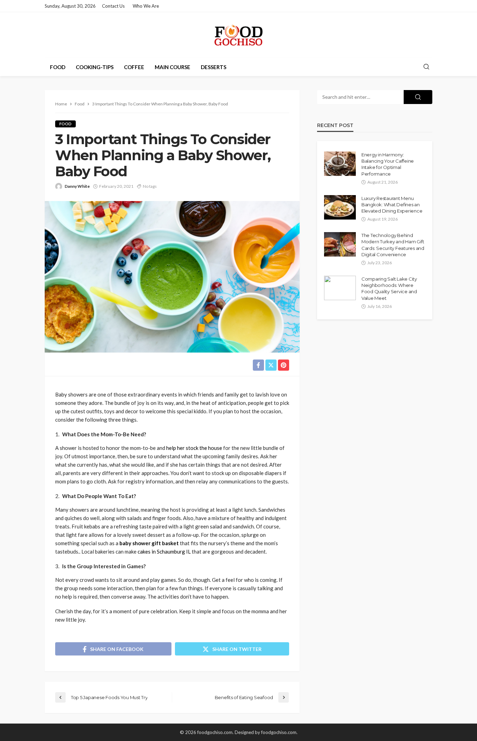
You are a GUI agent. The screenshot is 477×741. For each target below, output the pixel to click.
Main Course (172, 67)
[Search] (426, 67)
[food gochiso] (238, 35)
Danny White (77, 186)
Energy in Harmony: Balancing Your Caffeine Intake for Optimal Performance (387, 164)
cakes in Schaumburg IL (164, 551)
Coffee (134, 67)
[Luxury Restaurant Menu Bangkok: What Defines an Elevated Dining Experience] (340, 207)
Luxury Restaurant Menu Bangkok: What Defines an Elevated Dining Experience (391, 204)
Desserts (213, 67)
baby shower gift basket (149, 543)
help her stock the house (194, 448)
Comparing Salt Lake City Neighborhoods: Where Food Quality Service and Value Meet (389, 288)
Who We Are (146, 6)
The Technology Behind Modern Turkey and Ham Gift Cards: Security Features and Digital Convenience (392, 244)
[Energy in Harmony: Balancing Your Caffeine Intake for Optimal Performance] (340, 163)
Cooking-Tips (94, 67)
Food (57, 67)
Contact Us (113, 6)
